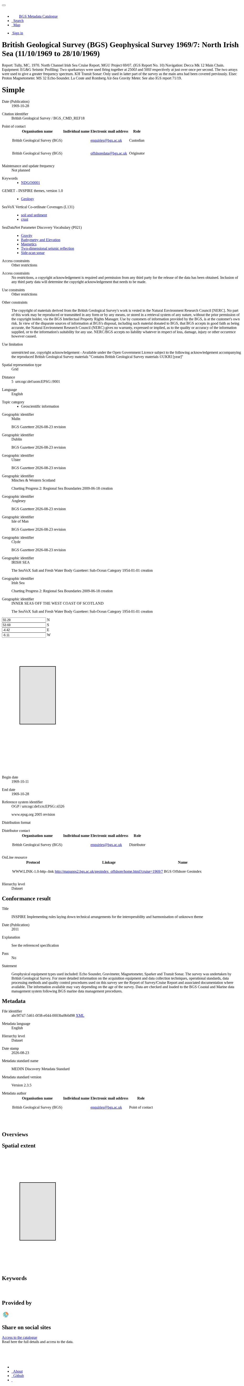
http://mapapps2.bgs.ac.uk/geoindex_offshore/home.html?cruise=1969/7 (109, 871)
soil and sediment (34, 215)
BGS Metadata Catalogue (38, 16)
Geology (27, 199)
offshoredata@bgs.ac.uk (109, 153)
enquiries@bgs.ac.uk (106, 140)
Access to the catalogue (19, 1337)
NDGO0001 (30, 183)
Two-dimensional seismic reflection (47, 248)
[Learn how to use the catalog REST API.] (11, 1380)
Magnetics (28, 244)
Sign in (17, 33)
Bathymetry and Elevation (40, 240)
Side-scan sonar (33, 253)
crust (24, 219)
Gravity (26, 236)
